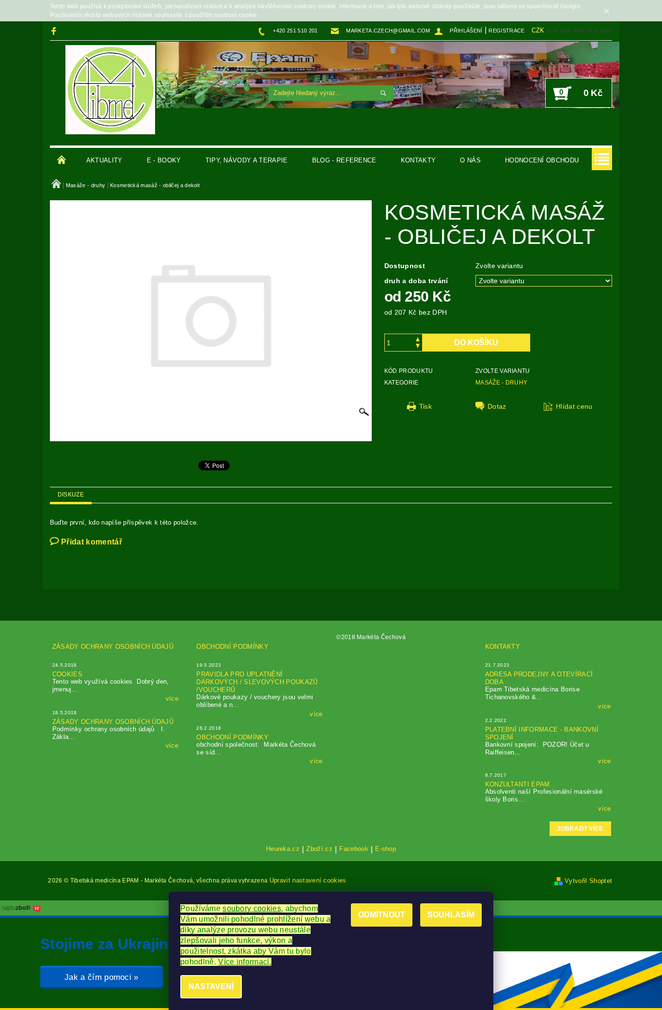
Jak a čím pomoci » (101, 977)
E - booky (164, 160)
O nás (470, 160)
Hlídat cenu (574, 406)
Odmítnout (381, 915)
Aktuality (104, 160)
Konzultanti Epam (517, 784)
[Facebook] (55, 31)
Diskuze (71, 494)
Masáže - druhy (501, 382)
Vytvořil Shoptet (588, 880)
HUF (580, 30)
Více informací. (244, 962)
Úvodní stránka (62, 160)
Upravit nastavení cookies (308, 880)
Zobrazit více (580, 828)
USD (606, 30)
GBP (566, 30)
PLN (593, 30)
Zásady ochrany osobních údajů (112, 646)
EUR (552, 30)
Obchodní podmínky (232, 646)
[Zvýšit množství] (417, 338)
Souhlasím (450, 915)
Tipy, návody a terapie (246, 160)
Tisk (425, 406)
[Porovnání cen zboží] (21, 907)
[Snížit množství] (417, 347)
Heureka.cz (282, 849)
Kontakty (418, 160)
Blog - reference (344, 160)
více (172, 698)
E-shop (385, 849)
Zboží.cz (319, 849)
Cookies (67, 674)
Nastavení (211, 986)
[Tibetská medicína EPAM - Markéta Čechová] (110, 89)
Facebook (353, 849)
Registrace (506, 30)
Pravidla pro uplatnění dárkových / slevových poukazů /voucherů (256, 682)
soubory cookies (251, 908)
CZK (538, 30)
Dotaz (497, 406)
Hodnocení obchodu (542, 160)
